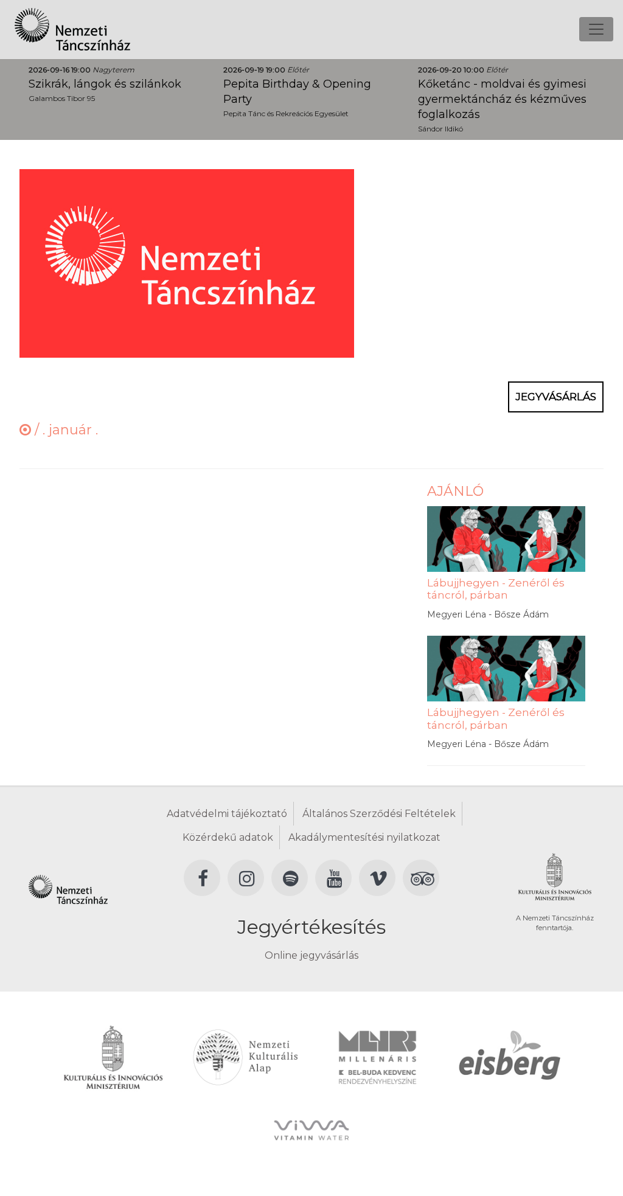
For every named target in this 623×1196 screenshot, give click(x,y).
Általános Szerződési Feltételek (379, 813)
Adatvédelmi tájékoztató (227, 813)
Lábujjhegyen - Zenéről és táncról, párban (496, 589)
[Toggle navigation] (596, 29)
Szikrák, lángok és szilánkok (105, 84)
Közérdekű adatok (228, 837)
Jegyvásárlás (555, 397)
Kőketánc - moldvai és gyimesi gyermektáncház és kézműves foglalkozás (502, 99)
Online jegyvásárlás (311, 955)
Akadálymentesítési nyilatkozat (364, 837)
